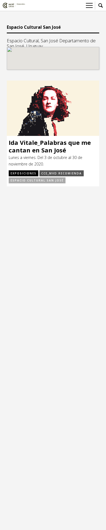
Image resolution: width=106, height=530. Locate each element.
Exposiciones (23, 173)
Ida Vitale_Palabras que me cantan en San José (50, 146)
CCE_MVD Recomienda (61, 173)
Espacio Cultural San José (37, 180)
